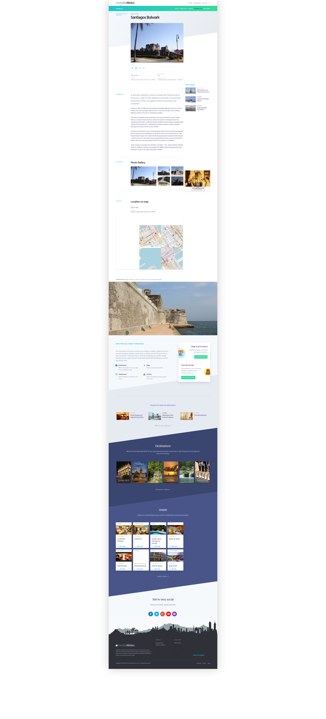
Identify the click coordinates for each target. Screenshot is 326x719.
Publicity (199, 663)
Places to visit (146, 279)
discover (204, 3)
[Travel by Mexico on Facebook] (150, 614)
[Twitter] (136, 68)
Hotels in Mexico (161, 645)
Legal (208, 663)
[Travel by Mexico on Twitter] (156, 614)
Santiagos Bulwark (156, 279)
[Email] (143, 68)
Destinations (159, 643)
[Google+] (140, 68)
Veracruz (119, 8)
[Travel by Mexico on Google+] (162, 614)
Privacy (204, 663)
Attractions (177, 643)
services (190, 8)
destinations (197, 3)
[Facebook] (132, 68)
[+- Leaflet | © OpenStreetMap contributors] (149, 242)
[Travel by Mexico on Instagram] (174, 614)
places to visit (198, 8)
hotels (190, 3)
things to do (183, 8)
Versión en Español (198, 655)
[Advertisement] (197, 140)
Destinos (131, 279)
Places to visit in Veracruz (121, 14)
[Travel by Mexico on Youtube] (168, 614)
